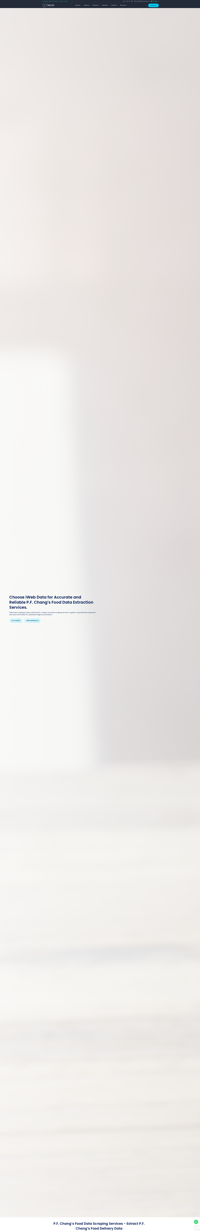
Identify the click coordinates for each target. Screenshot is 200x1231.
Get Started (16, 620)
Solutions (87, 5)
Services (78, 5)
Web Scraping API (32, 620)
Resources (123, 5)
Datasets (114, 5)
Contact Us (153, 5)
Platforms (96, 5)
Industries (105, 5)
